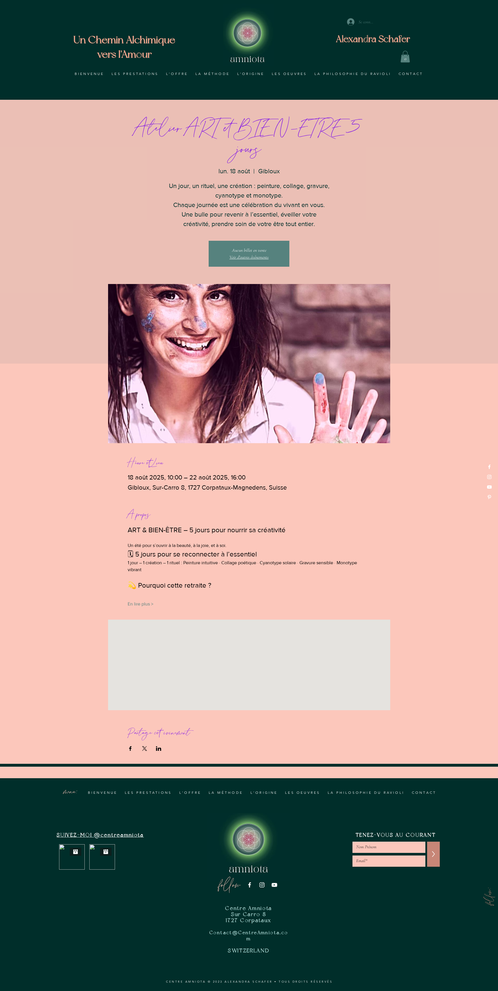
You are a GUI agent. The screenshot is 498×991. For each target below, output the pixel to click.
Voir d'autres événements (249, 257)
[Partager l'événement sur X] (144, 748)
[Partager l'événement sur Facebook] (130, 748)
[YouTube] (489, 487)
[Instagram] (489, 477)
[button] (405, 57)
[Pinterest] (489, 497)
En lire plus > (140, 603)
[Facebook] (489, 467)
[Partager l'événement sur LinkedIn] (158, 748)
